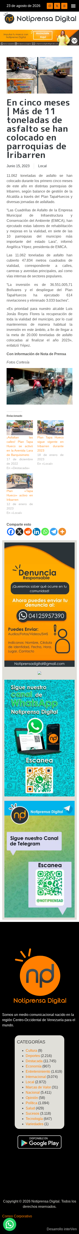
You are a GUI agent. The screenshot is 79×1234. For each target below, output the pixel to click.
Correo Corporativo (17, 1216)
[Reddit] (28, 531)
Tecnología (34, 1119)
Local (42, 166)
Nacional (33, 1092)
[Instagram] (50, 6)
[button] (73, 5)
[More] (62, 531)
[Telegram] (53, 531)
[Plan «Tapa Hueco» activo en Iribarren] (20, 481)
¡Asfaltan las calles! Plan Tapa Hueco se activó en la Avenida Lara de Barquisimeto (20, 446)
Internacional (36, 1077)
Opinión (32, 1098)
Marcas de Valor (38, 1087)
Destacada (34, 1061)
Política (31, 1103)
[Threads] (64, 6)
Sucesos (32, 1113)
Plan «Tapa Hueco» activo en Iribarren (20, 495)
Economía (33, 1066)
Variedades (34, 1124)
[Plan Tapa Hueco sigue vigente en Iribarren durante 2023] (50, 427)
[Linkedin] (36, 531)
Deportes (33, 1056)
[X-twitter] (57, 6)
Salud (30, 1108)
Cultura (31, 1050)
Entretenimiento (38, 1071)
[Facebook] (11, 531)
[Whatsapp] (45, 531)
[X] (19, 531)
